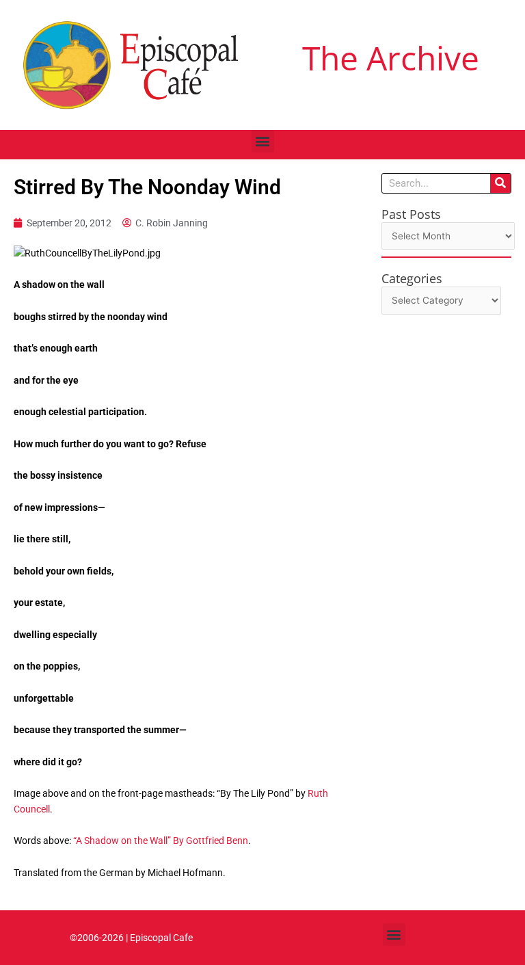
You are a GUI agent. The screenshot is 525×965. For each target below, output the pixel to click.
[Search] (500, 183)
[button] (263, 141)
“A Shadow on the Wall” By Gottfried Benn (160, 840)
